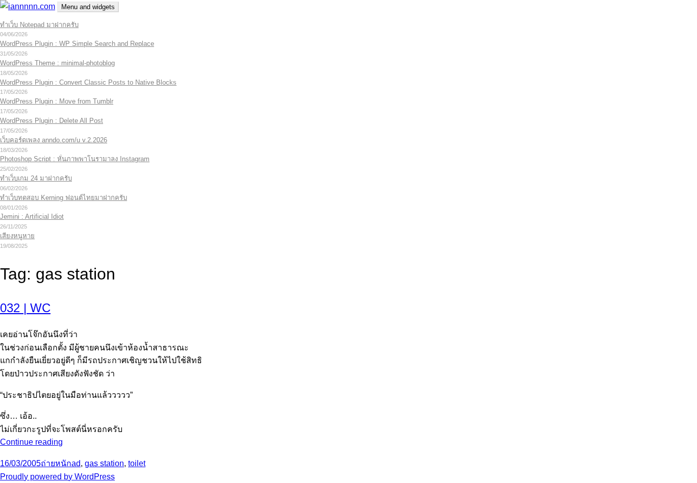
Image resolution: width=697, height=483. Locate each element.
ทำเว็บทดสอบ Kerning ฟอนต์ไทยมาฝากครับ (63, 197)
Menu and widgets (88, 7)
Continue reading (31, 442)
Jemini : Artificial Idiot (32, 216)
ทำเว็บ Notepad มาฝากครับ (39, 25)
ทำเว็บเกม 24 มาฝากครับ (36, 178)
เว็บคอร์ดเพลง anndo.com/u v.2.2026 (53, 140)
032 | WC (25, 308)
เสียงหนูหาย (17, 236)
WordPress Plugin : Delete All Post (51, 120)
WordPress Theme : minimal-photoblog (57, 63)
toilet (136, 463)
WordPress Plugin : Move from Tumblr (56, 101)
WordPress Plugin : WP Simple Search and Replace (77, 43)
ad (76, 463)
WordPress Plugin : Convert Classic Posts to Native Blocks (88, 82)
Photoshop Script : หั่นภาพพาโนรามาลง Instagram (75, 159)
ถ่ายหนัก (56, 463)
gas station (104, 463)
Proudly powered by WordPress (57, 476)
